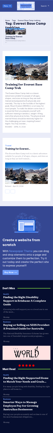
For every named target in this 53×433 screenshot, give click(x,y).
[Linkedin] (26, 365)
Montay (6, 317)
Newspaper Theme (21, 251)
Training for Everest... (17, 148)
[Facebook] (20, 365)
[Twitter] (30, 365)
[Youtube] (33, 365)
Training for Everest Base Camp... (13, 37)
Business (7, 322)
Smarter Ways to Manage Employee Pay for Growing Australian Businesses (20, 405)
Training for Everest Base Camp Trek (23, 86)
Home (7, 20)
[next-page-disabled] (13, 191)
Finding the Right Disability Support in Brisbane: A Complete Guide (24, 301)
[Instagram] (23, 365)
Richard (8, 127)
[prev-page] (7, 191)
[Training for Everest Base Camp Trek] (15, 31)
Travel (8, 146)
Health (6, 294)
